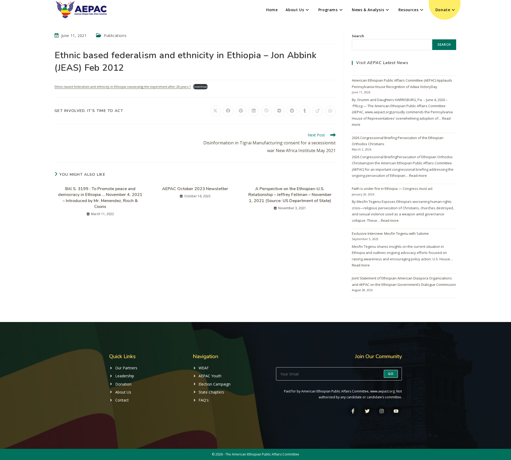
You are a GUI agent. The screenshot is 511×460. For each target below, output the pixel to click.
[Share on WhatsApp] (330, 111)
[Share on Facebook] (228, 111)
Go (391, 373)
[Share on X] (215, 111)
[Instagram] (382, 411)
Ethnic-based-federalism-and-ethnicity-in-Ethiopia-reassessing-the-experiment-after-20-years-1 (123, 87)
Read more (418, 175)
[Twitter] (367, 411)
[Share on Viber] (266, 111)
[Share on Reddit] (292, 111)
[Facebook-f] (352, 411)
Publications (115, 35)
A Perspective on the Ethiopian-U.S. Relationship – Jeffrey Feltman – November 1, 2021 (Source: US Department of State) (290, 195)
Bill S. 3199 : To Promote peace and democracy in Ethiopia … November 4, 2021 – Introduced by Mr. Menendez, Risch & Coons (100, 198)
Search (358, 36)
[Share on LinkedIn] (253, 111)
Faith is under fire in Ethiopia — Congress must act (392, 188)
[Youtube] (396, 411)
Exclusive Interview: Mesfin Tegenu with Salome (390, 233)
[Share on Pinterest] (241, 111)
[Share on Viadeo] (317, 111)
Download (200, 87)
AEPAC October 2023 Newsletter (195, 189)
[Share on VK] (279, 111)
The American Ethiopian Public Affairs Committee (262, 454)
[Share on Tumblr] (304, 111)
